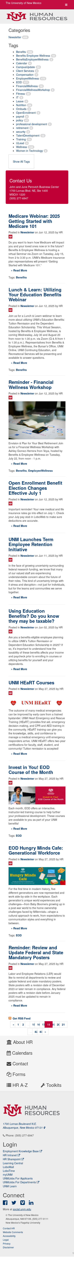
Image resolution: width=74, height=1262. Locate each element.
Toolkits (53, 1084)
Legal (6, 1239)
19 (53, 1024)
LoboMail (8, 1167)
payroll (20, 116)
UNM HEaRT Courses (31, 682)
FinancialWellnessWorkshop (33, 90)
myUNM (8, 1174)
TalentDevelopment (27, 135)
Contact (19, 1063)
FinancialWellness (27, 86)
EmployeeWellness (27, 78)
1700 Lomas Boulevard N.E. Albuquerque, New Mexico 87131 (23, 1125)
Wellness (21, 147)
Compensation (25, 74)
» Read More (19, 270)
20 (58, 1024)
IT (17, 97)
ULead (20, 143)
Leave (20, 101)
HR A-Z (19, 1084)
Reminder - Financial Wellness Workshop (31, 384)
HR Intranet (10, 1155)
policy (19, 120)
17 (43, 1024)
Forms (18, 1074)
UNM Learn (10, 1186)
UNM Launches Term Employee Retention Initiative (31, 544)
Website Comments (13, 1232)
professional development (31, 124)
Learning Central (13, 1163)
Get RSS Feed (21, 1018)
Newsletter (15, 37)
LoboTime (9, 1171)
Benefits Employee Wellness (33, 55)
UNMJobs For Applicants (18, 1178)
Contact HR (9, 1228)
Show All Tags (21, 161)
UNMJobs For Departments (19, 1182)
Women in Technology (29, 151)
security (20, 132)
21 (63, 1024)
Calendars (21, 1052)
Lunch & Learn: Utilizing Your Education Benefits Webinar (35, 294)
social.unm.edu (22, 1209)
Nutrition (21, 105)
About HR (22, 1042)
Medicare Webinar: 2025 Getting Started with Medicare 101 (34, 221)
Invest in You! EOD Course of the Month (31, 769)
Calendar (21, 63)
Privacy (6, 1243)
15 (33, 1024)
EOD (19, 82)
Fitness (20, 93)
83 (41, 1032)
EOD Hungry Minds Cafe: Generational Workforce (36, 850)
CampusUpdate (25, 67)
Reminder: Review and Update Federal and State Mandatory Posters (36, 952)
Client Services (25, 71)
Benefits (21, 52)
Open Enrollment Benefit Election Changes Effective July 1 (35, 488)
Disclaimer (8, 1247)
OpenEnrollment (26, 113)
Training (21, 139)
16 (38, 1024)
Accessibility (9, 1235)
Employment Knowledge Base (21, 1151)
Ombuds (21, 109)
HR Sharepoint (11, 1159)
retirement (22, 128)
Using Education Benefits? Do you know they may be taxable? (34, 616)
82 (36, 1032)
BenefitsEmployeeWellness (32, 59)
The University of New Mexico (23, 3)
